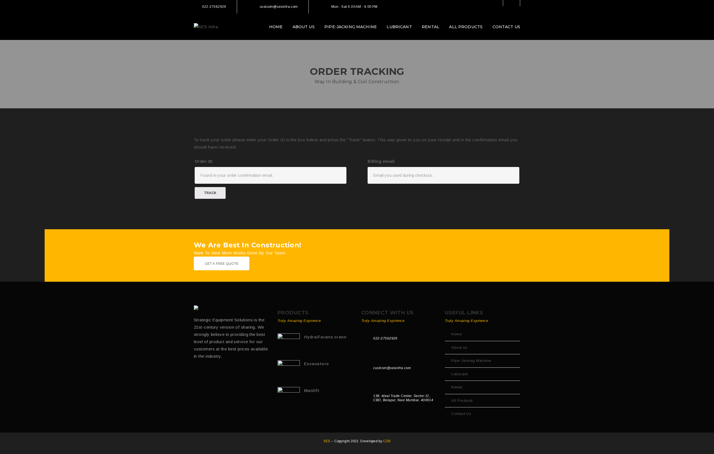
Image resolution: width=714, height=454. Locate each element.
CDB (386, 441)
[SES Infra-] (206, 26)
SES (327, 441)
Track (210, 193)
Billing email (381, 161)
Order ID (204, 161)
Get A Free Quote (221, 263)
